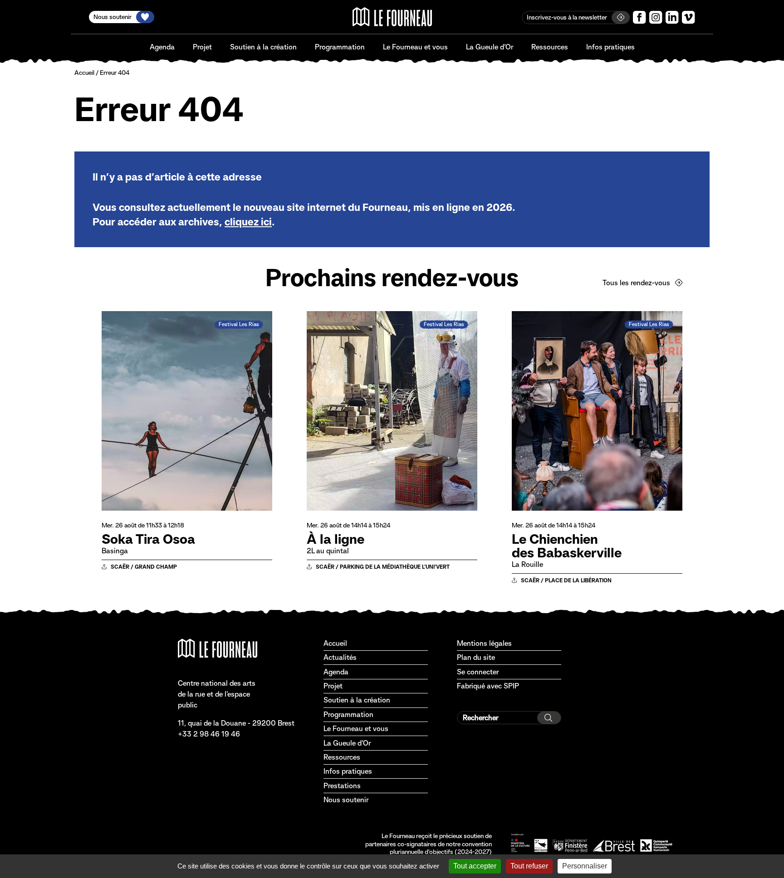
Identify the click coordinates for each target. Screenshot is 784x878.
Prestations (342, 785)
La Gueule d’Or (489, 47)
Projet (202, 47)
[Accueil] (392, 16)
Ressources (549, 47)
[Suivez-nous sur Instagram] (655, 17)
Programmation (340, 47)
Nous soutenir (345, 799)
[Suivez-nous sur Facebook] (639, 17)
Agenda (162, 47)
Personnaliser (584, 866)
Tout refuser (529, 866)
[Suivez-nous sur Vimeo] (688, 17)
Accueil (84, 72)
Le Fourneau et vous (415, 47)
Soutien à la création (263, 47)
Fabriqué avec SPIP (488, 686)
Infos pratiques (610, 47)
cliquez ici (248, 221)
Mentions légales (484, 643)
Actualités (340, 657)
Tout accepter (474, 866)
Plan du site (476, 657)
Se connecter (478, 672)
